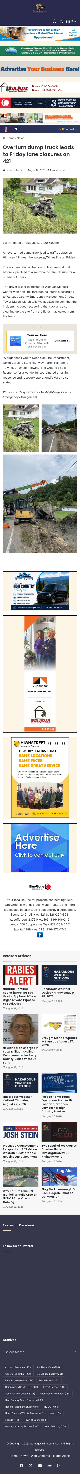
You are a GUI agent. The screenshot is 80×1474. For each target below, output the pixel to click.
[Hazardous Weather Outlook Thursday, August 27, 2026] (20, 1083)
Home (10, 138)
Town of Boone (35, 1419)
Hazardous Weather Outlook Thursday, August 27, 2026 (17, 1100)
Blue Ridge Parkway (19, 1380)
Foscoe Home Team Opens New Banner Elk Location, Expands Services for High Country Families (57, 1104)
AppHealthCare (48, 1367)
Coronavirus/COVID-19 (21, 1387)
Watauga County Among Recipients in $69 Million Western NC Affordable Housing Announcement (20, 1151)
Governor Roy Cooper (20, 1393)
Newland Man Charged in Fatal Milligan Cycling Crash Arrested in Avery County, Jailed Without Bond (20, 1055)
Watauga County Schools (22, 1426)
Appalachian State (18, 1367)
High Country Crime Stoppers (24, 1400)
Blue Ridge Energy (50, 1373)
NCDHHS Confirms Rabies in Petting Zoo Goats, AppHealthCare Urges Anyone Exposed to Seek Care (19, 996)
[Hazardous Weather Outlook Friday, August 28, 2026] (59, 975)
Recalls (12, 1419)
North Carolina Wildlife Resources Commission (33, 1413)
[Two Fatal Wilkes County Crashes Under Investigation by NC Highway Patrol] (59, 1132)
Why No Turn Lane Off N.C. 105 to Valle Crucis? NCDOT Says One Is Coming (20, 1196)
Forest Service (54, 1387)
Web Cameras (40, 1456)
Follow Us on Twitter (18, 1246)
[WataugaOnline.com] (40, 8)
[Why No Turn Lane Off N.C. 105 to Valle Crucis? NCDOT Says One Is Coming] (20, 1177)
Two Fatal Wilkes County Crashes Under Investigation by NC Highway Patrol (59, 1151)
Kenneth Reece (14, 170)
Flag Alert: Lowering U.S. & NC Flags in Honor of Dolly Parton (59, 1193)
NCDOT (51, 1406)
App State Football (18, 1373)
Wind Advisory (55, 1426)
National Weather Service (22, 1406)
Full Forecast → (67, 129)
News (20, 138)
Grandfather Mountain (55, 1393)
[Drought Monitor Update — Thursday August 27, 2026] (59, 1024)
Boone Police (49, 1380)
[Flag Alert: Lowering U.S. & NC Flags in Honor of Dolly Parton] (59, 1176)
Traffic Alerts (61, 1456)
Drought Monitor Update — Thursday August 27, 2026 (59, 1041)
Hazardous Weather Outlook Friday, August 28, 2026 (58, 992)
